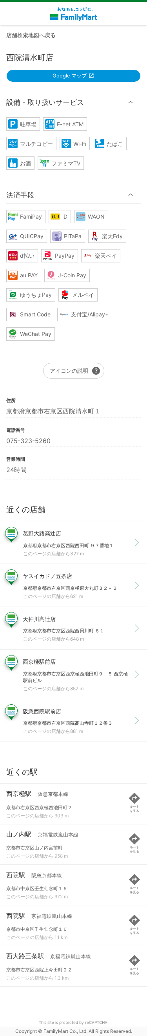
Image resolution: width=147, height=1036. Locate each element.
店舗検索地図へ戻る (31, 35)
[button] (73, 102)
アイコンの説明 (75, 370)
